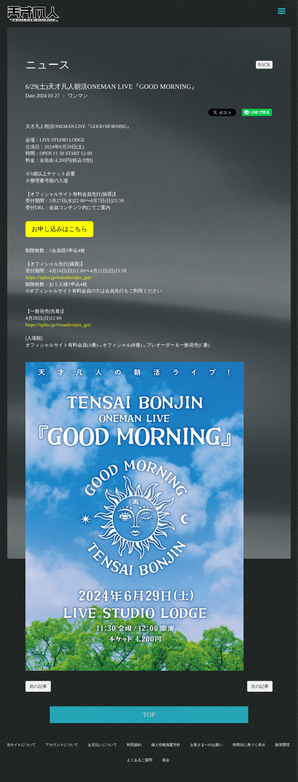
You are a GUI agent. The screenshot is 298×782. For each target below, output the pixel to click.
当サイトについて (21, 745)
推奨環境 (282, 745)
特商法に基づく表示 (249, 745)
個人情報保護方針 (165, 745)
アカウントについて (61, 745)
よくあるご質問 (139, 760)
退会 (165, 760)
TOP (149, 714)
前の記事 (38, 686)
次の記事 (260, 686)
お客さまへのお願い (206, 745)
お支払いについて (102, 745)
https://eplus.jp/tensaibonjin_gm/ (58, 277)
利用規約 (134, 745)
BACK (264, 64)
